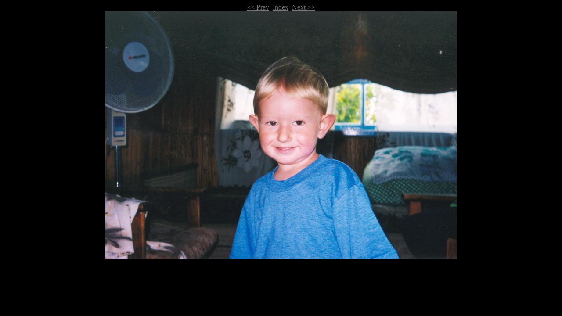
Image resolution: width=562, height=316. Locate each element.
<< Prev (258, 7)
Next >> (303, 7)
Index (280, 7)
